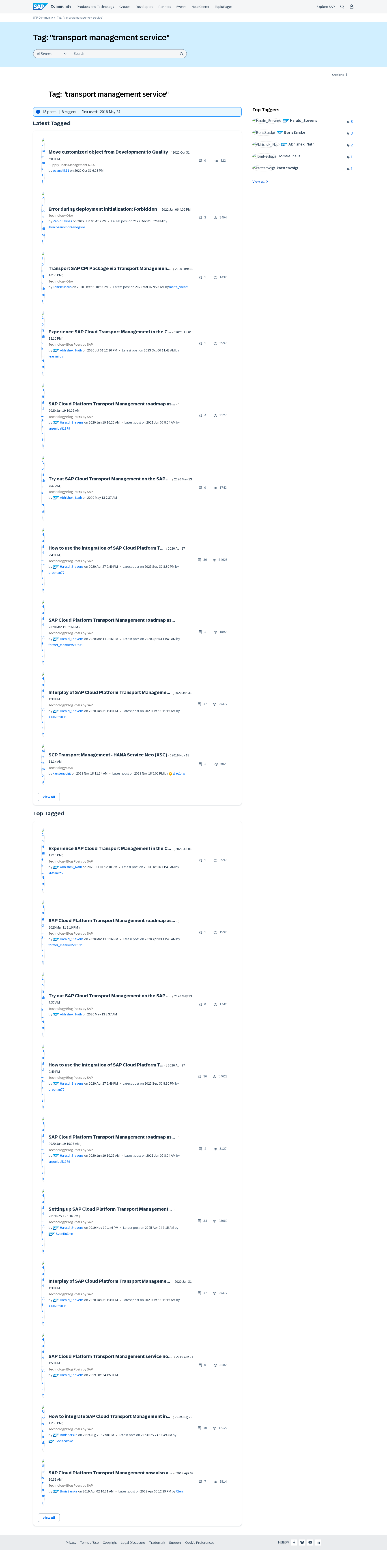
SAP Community (43, 17)
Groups (124, 7)
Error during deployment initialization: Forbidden (120, 209)
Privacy (71, 1542)
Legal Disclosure (133, 1542)
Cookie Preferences (199, 1542)
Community (61, 6)
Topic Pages (223, 7)
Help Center (200, 7)
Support (175, 1542)
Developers (144, 7)
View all (49, 797)
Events (181, 7)
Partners (165, 7)
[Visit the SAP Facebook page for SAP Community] (294, 1542)
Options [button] (338, 75)
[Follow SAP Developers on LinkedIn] (318, 1542)
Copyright (110, 1542)
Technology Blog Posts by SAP (71, 344)
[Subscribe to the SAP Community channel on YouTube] (310, 1542)
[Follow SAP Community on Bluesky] (302, 1542)
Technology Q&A (61, 215)
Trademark (157, 1542)
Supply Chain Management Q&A (72, 165)
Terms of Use (89, 1542)
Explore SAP (326, 7)
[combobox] (128, 53)
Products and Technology (95, 7)
